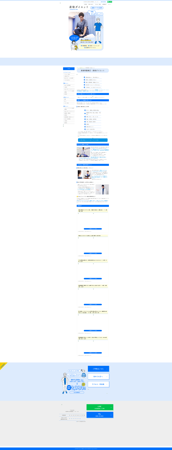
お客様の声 (104, 4)
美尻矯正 (65, 122)
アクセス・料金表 (67, 74)
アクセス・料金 (98, 4)
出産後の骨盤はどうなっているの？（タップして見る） (89, 140)
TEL (99, 415)
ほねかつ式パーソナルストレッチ (69, 111)
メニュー (109, 4)
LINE (99, 407)
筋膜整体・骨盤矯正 (67, 113)
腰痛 (65, 99)
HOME (85, 4)
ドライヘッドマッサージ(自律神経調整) (69, 91)
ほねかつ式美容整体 (67, 85)
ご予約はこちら (98, 369)
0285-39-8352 (103, 1)
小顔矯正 (65, 87)
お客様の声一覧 (66, 76)
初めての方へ (91, 4)
